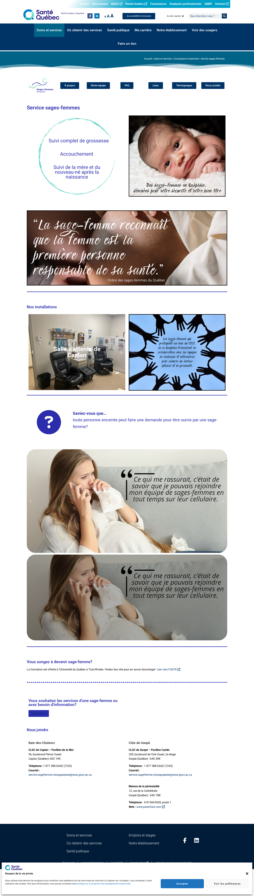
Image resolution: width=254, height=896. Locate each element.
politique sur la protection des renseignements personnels (103, 884)
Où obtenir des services (84, 30)
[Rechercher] (224, 15)
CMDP (208, 4)
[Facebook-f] (90, 15)
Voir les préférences (227, 883)
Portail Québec (134, 4)
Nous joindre (100, 4)
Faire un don (127, 44)
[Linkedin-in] (97, 15)
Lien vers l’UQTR (167, 669)
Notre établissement (172, 30)
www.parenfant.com (149, 806)
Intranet (220, 4)
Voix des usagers (204, 30)
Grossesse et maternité (186, 58)
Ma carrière (143, 30)
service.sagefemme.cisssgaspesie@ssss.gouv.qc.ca (60, 774)
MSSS (115, 4)
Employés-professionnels (185, 4)
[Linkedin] (196, 840)
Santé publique (118, 30)
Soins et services (49, 30)
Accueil (84, 4)
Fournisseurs (158, 4)
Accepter (182, 883)
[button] (247, 873)
